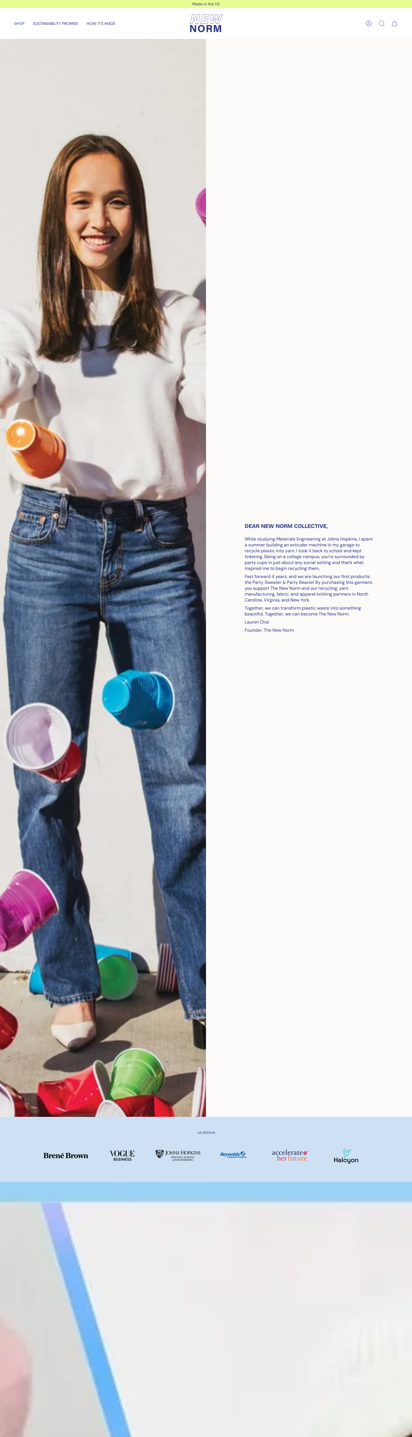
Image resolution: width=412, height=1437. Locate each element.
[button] (19, 23)
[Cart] (394, 23)
